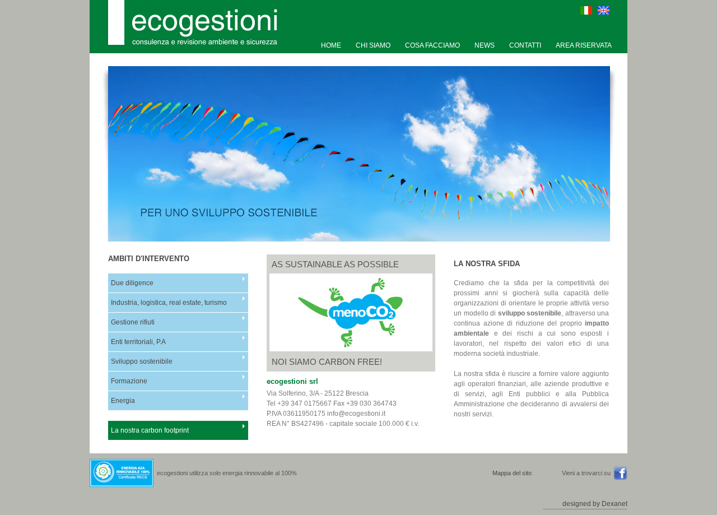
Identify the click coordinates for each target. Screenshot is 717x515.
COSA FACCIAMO (432, 45)
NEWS (484, 45)
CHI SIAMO (373, 45)
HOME (331, 45)
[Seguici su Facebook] (620, 478)
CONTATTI (525, 45)
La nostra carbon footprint (150, 430)
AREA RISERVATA (584, 45)
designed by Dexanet (594, 504)
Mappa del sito (512, 473)
